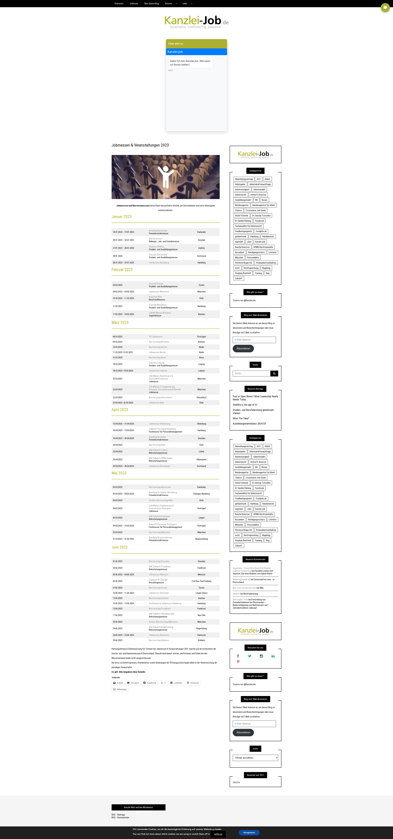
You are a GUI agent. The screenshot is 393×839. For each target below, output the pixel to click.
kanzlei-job (260, 241)
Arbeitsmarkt (259, 189)
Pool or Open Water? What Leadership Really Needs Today (255, 398)
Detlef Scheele (241, 215)
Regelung (266, 268)
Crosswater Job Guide (256, 210)
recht (237, 268)
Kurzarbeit (239, 252)
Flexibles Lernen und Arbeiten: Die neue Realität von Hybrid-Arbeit (253, 572)
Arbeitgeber (240, 184)
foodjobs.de (261, 231)
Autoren (168, 3)
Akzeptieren (249, 832)
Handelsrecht (268, 236)
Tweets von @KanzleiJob (244, 300)
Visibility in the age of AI (245, 404)
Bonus (264, 200)
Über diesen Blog (151, 3)
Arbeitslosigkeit (242, 189)
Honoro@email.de (241, 579)
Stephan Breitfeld (243, 273)
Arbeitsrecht (240, 194)
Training (258, 273)
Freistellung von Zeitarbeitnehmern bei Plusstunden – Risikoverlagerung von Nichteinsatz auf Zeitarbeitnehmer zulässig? (250, 603)
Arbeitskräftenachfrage (260, 184)
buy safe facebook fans (244, 588)
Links (185, 3)
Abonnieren (243, 348)
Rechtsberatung (250, 593)
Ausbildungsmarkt (243, 200)
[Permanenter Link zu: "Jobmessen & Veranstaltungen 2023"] (166, 177)
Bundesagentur (242, 205)
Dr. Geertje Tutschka (261, 215)
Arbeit (267, 179)
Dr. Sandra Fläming (243, 220)
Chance (238, 210)
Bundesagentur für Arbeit (264, 205)
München (239, 257)
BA (256, 200)
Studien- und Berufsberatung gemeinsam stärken (253, 411)
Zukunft (238, 278)
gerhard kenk (240, 236)
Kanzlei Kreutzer (242, 247)
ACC (259, 179)
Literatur (272, 252)
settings (218, 834)
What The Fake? (241, 418)
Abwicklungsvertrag (244, 179)
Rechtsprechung (251, 268)
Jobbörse (134, 3)
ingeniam (239, 241)
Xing (268, 273)
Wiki (261, 588)
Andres (236, 593)
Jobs (249, 241)
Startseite (119, 3)
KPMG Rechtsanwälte (263, 247)
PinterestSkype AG (243, 262)
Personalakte (253, 257)
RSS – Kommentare (120, 817)
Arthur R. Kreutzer (258, 194)
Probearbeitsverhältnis (266, 262)
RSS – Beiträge (118, 814)
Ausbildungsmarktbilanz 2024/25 (249, 423)
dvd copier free (240, 599)
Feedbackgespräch (243, 231)
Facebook (259, 220)
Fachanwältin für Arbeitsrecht (248, 226)
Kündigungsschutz (256, 252)
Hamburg (254, 236)
